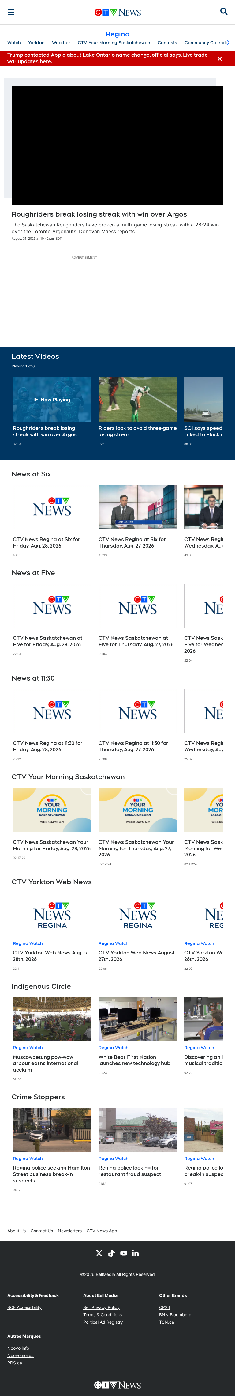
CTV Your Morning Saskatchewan (114, 42)
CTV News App (102, 1230)
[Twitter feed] (99, 1253)
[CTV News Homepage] (118, 12)
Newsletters (70, 1230)
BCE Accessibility (24, 1307)
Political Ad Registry (103, 1322)
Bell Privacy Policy (101, 1307)
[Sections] (11, 12)
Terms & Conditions (102, 1314)
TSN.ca (166, 1322)
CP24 (164, 1307)
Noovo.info (18, 1348)
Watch (14, 42)
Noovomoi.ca (20, 1355)
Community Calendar (207, 42)
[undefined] (52, 411)
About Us (16, 1230)
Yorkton (36, 42)
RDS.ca (14, 1362)
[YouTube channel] (123, 1253)
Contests (167, 42)
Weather (61, 42)
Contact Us (42, 1230)
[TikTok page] (111, 1253)
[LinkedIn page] (136, 1253)
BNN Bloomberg (175, 1314)
